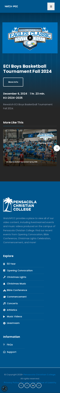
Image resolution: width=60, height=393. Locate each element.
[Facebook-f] (27, 385)
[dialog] (4, 388)
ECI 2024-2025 (13, 98)
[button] (51, 6)
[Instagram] (38, 385)
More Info (13, 82)
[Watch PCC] (11, 6)
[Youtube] (33, 385)
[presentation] (57, 148)
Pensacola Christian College (39, 374)
